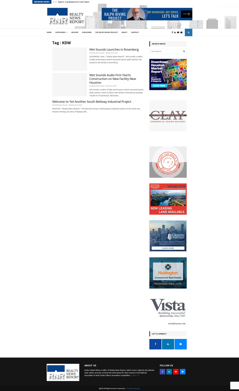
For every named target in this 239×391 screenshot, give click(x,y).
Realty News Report (98, 53)
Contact (135, 32)
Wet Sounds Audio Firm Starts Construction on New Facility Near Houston (112, 78)
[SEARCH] (184, 51)
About (124, 32)
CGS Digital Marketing (132, 388)
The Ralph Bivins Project (106, 32)
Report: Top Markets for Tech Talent (75, 2)
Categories (60, 32)
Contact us (135, 375)
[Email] (182, 32)
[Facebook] (173, 32)
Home (49, 32)
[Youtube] (178, 32)
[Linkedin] (175, 32)
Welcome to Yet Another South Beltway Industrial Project (91, 101)
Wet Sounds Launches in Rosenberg (114, 49)
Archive (74, 32)
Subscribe (86, 32)
